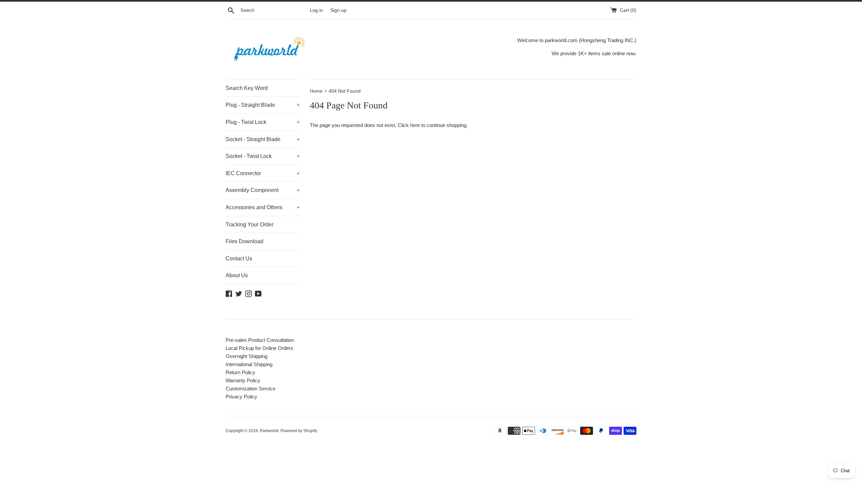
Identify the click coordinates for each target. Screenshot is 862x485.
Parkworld (269, 430)
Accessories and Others (263, 207)
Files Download (244, 241)
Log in (316, 10)
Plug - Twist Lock (263, 122)
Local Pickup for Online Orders (259, 348)
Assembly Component (263, 190)
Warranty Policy (243, 380)
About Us (237, 275)
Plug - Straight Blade (263, 105)
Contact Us (239, 258)
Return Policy (240, 372)
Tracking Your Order (249, 224)
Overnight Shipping (246, 356)
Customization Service (250, 388)
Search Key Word (247, 88)
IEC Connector (263, 173)
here (415, 125)
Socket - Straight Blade (263, 139)
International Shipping (249, 364)
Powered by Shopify (298, 430)
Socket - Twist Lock (263, 156)
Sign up (338, 10)
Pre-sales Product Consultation (260, 340)
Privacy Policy (241, 396)
